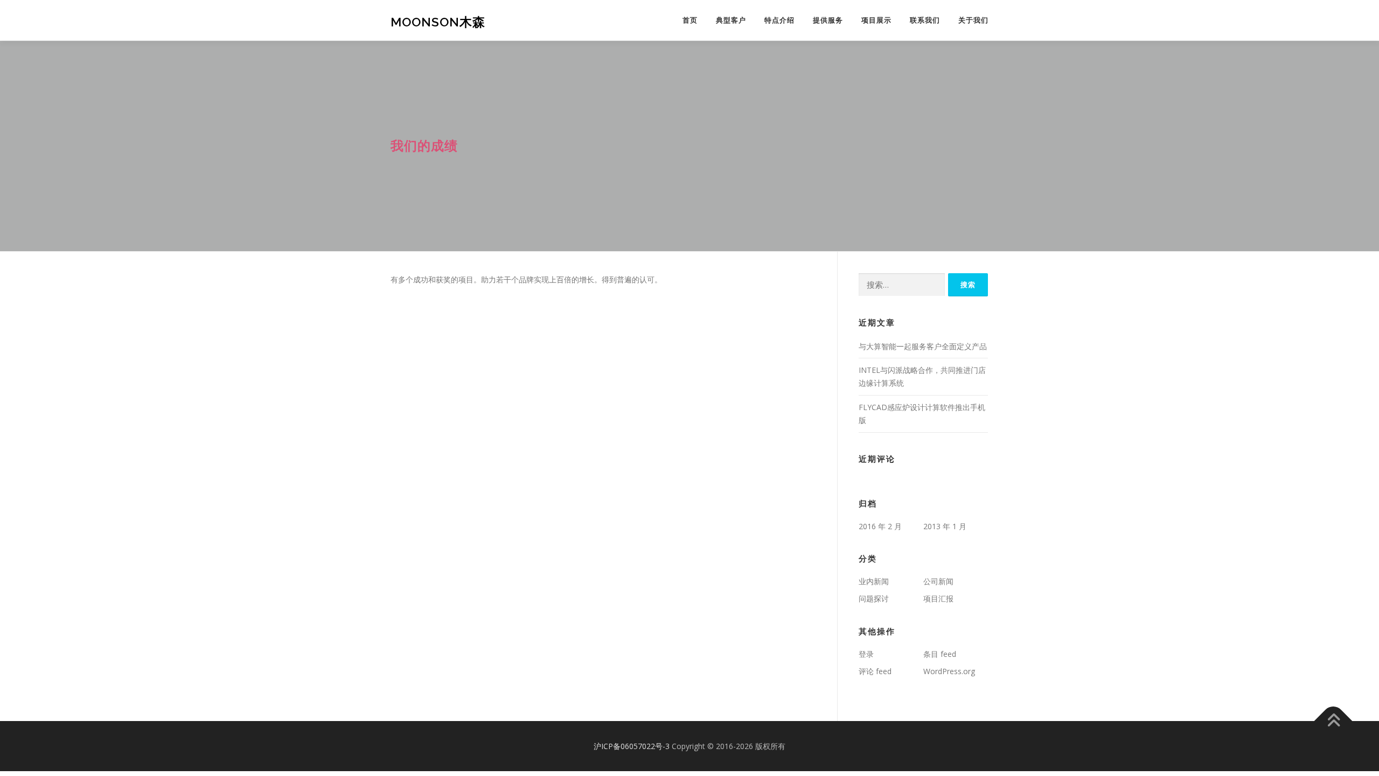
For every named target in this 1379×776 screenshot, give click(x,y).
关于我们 (973, 20)
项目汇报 (938, 598)
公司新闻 (938, 581)
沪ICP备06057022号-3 (632, 746)
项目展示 (876, 20)
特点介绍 (779, 20)
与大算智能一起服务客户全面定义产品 (923, 346)
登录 (866, 654)
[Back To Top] (1333, 721)
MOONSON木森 (438, 22)
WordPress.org (949, 671)
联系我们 (925, 20)
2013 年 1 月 (944, 526)
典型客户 (731, 20)
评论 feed (875, 671)
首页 (690, 20)
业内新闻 (874, 581)
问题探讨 (874, 598)
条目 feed (939, 654)
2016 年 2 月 (880, 526)
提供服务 (828, 20)
